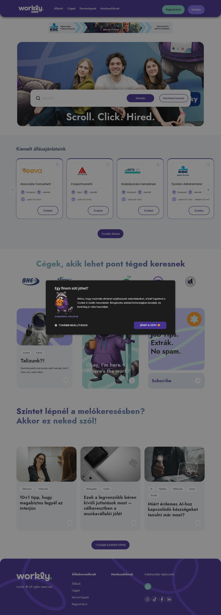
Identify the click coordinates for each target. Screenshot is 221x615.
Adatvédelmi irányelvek (66, 316)
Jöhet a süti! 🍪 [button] (150, 325)
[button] (71, 325)
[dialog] (110, 307)
